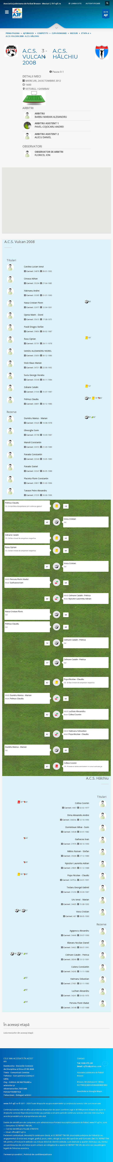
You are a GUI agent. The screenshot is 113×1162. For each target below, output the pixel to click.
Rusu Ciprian (30, 338)
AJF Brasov (28, 33)
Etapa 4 (85, 33)
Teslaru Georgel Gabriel (78, 887)
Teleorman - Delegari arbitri (17, 1095)
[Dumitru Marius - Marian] (10, 418)
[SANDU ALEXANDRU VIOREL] (10, 351)
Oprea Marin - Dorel (33, 314)
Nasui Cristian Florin (33, 302)
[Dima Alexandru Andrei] (102, 815)
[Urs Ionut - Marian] (102, 900)
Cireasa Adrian (31, 278)
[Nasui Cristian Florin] (10, 303)
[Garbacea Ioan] (102, 840)
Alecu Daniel (43, 137)
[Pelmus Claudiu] (10, 399)
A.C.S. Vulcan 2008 (34, 57)
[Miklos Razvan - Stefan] (102, 852)
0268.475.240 (87, 1063)
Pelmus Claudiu (31, 399)
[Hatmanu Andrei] (10, 291)
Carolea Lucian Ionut (34, 266)
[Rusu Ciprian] (10, 339)
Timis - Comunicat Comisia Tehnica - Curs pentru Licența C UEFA (19, 1075)
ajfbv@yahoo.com (92, 1066)
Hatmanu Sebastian (78, 731)
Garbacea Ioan (16, 582)
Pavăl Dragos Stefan (34, 326)
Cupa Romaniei (59, 33)
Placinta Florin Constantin (36, 478)
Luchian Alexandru (77, 711)
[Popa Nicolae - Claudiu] (102, 876)
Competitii (42, 33)
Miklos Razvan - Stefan (78, 851)
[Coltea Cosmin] (102, 803)
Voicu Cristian (70, 519)
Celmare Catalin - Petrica (79, 595)
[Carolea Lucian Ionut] (10, 267)
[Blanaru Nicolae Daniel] (102, 943)
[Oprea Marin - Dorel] (10, 315)
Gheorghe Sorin (31, 430)
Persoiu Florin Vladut (19, 579)
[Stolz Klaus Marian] (10, 363)
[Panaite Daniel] (10, 467)
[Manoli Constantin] (10, 443)
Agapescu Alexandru (79, 930)
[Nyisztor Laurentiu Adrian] (102, 864)
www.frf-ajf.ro (11, 1103)
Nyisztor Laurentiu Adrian (80, 598)
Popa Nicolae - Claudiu (74, 679)
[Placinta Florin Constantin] (10, 479)
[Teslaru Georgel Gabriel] (102, 888)
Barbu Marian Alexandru (51, 116)
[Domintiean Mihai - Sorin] (102, 827)
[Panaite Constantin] (10, 455)
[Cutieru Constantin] (102, 967)
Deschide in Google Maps (89, 1091)
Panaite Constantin (33, 454)
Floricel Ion (42, 155)
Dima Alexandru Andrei (78, 815)
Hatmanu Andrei (31, 290)
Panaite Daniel (31, 466)
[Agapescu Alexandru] (102, 931)
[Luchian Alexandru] (102, 991)
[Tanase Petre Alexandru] (10, 491)
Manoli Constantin (32, 442)
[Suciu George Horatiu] (10, 375)
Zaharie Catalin (31, 387)
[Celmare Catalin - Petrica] (102, 955)
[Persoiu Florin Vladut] (102, 1003)
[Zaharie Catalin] (10, 387)
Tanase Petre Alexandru (35, 490)
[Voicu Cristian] (102, 912)
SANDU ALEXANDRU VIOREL (38, 350)
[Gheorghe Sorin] (10, 430)
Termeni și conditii (13, 1154)
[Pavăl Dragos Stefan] (10, 327)
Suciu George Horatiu (34, 375)
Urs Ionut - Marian (80, 899)
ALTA (106, 14)
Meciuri (74, 33)
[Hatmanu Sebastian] (102, 979)
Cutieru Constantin (80, 966)
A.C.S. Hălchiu (65, 54)
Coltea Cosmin (75, 714)
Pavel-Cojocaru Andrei (49, 126)
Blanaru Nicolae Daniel (78, 942)
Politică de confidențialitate (38, 1154)
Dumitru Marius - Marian (35, 418)
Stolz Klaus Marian (33, 362)
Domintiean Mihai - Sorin (77, 827)
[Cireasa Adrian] (10, 279)
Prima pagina (13, 33)
